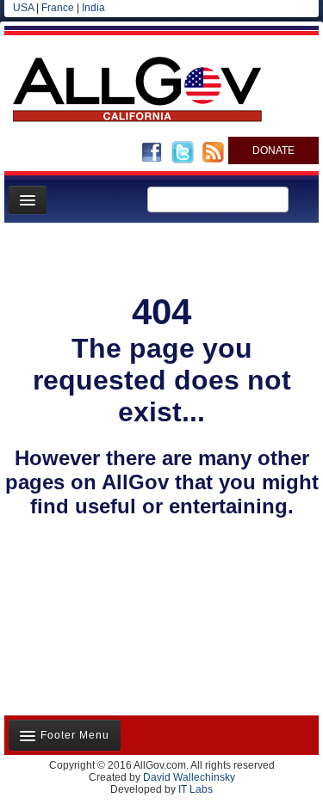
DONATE (273, 150)
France (57, 8)
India (93, 8)
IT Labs (195, 789)
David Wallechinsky (189, 777)
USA (23, 8)
